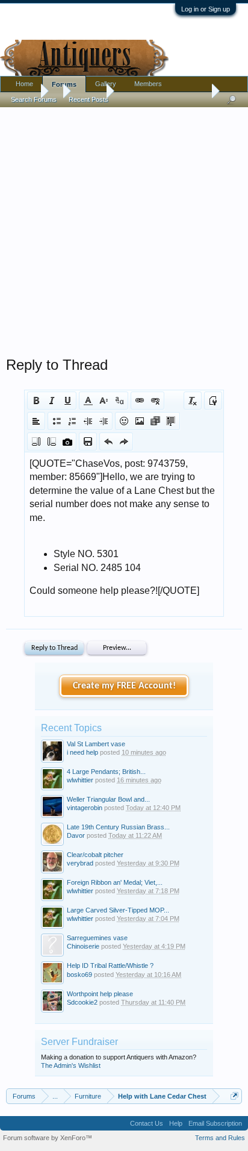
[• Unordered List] (56, 421)
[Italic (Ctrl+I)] (52, 400)
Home (24, 83)
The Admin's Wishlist (71, 1065)
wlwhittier (80, 780)
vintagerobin (84, 807)
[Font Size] (103, 400)
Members (148, 83)
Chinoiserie (83, 946)
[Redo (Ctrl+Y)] (124, 441)
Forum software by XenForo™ (47, 1137)
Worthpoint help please (100, 993)
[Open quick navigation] (234, 1096)
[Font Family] (119, 400)
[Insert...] (171, 421)
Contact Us (146, 1123)
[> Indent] (103, 421)
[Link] (139, 400)
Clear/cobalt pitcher (95, 854)
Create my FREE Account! (124, 686)
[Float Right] (52, 441)
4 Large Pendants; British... (106, 771)
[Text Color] (88, 400)
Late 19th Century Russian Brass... (118, 827)
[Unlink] (155, 400)
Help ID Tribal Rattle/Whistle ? (110, 965)
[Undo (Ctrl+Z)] (108, 441)
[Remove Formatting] (192, 400)
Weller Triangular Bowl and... (108, 799)
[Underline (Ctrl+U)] (67, 400)
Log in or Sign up (205, 9)
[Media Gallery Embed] (67, 441)
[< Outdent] (88, 421)
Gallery (105, 83)
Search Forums (34, 99)
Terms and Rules (220, 1137)
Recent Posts (88, 99)
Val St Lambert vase (96, 743)
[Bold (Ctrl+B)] (36, 400)
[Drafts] (88, 441)
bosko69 (79, 974)
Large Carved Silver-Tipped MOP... (118, 910)
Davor (76, 835)
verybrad (80, 863)
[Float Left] (36, 441)
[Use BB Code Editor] (213, 400)
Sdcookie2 (82, 1002)
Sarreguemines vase (97, 937)
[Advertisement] (124, 229)
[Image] (139, 421)
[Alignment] (36, 421)
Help (175, 1123)
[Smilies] (124, 421)
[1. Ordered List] (72, 421)
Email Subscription (215, 1123)
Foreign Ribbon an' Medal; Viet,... (115, 882)
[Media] (155, 421)
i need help (82, 752)
